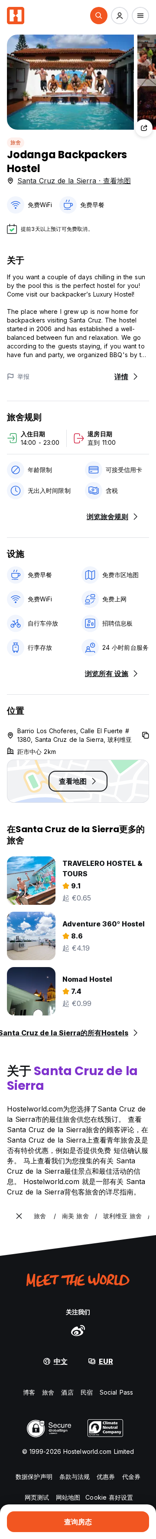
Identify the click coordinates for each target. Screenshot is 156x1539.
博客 (29, 1392)
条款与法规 (74, 1476)
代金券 (131, 1476)
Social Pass (116, 1392)
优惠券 (106, 1476)
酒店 (67, 1392)
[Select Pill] (98, 15)
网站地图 (68, 1497)
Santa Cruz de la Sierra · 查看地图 (74, 180)
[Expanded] (19, 1216)
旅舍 (15, 142)
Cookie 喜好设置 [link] (109, 1497)
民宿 (87, 1392)
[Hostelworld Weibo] (78, 1330)
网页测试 (37, 1497)
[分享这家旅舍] (144, 128)
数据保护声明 (34, 1476)
